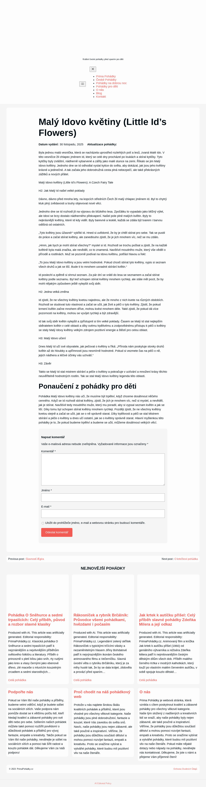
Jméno (46, 490)
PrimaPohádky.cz (25, 769)
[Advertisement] (103, 33)
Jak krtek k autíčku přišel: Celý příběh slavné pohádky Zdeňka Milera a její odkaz (167, 620)
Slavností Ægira (35, 559)
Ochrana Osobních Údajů (185, 769)
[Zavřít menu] (93, 69)
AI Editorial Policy (103, 783)
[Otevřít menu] (82, 84)
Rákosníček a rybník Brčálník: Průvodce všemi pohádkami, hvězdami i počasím (101, 620)
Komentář (48, 451)
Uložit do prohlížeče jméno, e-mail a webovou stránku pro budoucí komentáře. (95, 522)
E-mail (46, 506)
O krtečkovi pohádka (186, 559)
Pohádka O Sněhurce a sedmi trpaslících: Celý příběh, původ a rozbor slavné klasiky (36, 620)
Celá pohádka (17, 680)
